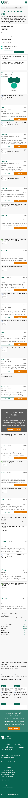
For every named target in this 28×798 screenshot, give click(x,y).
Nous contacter (4, 783)
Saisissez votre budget (7, 36)
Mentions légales (5, 785)
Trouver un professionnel (14, 429)
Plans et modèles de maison (7, 774)
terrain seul (7, 48)
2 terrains (25, 626)
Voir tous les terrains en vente (8, 757)
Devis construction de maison (8, 772)
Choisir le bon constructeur (7, 776)
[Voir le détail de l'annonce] (14, 108)
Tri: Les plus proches (7, 68)
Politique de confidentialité (7, 787)
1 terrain (25, 624)
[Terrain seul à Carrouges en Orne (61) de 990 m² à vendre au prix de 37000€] (14, 561)
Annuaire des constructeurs (7, 764)
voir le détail (7, 119)
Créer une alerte (8, 51)
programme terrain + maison (11, 46)
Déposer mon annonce (14, 728)
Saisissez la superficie (7, 42)
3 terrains (25, 628)
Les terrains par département (7, 759)
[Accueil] (5, 2)
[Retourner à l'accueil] (14, 737)
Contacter (20, 119)
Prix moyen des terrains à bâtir (8, 761)
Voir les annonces (19, 52)
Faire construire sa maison (7, 770)
